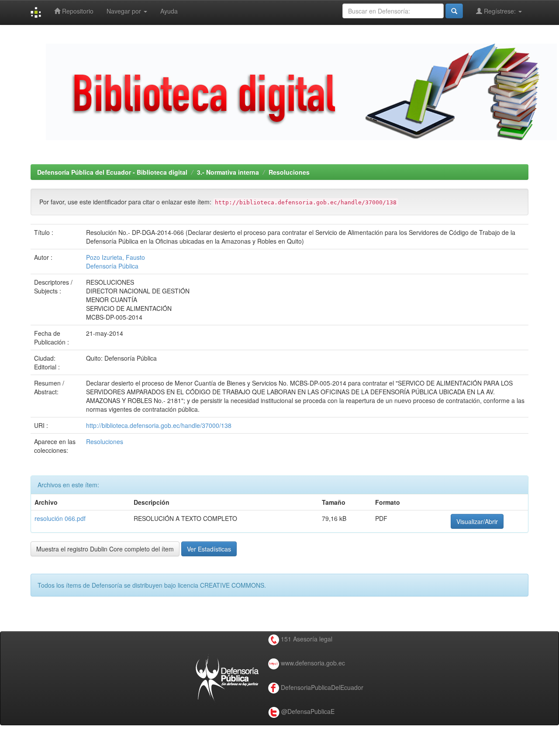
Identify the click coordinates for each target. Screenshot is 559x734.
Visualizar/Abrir (477, 521)
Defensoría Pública (112, 266)
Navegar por (125, 11)
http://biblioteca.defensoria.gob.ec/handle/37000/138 (158, 425)
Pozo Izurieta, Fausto (115, 257)
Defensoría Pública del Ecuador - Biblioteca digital (112, 172)
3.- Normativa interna (228, 172)
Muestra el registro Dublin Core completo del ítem (105, 548)
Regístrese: (500, 11)
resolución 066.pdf (60, 518)
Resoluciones (289, 172)
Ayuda (169, 11)
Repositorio (76, 11)
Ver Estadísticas (209, 548)
